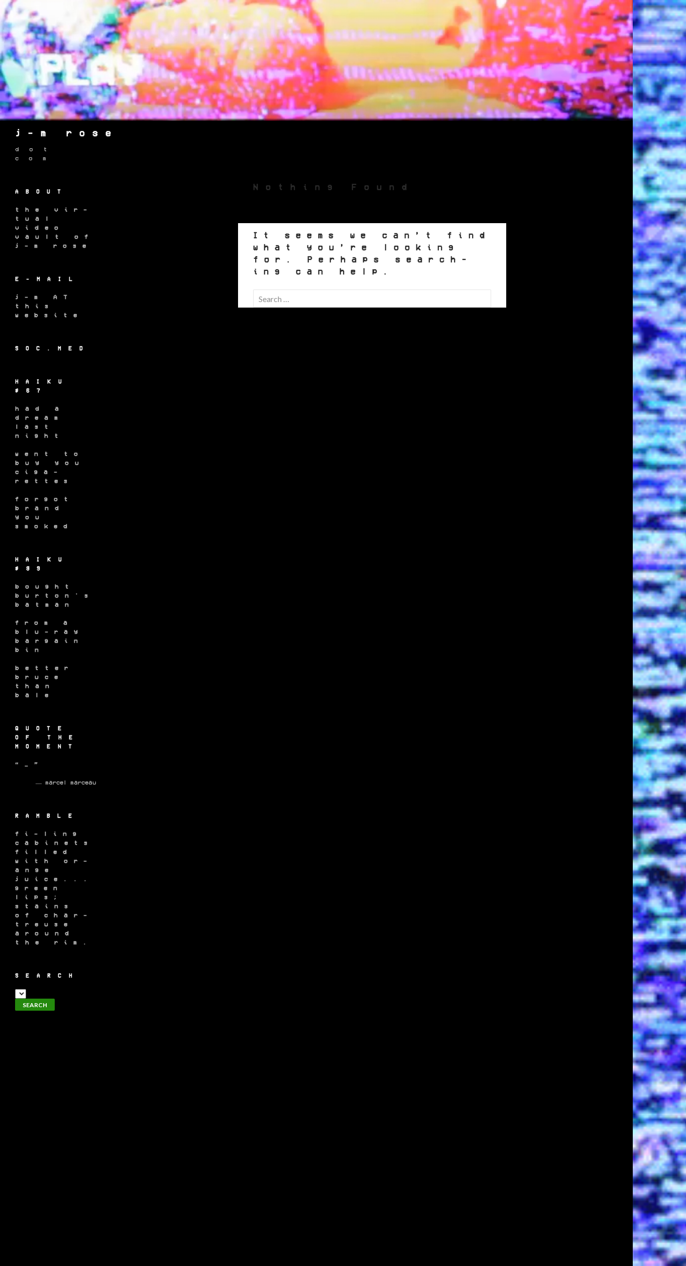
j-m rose (67, 133)
